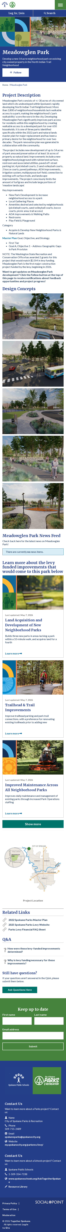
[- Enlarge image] (33, 316)
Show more (33, 824)
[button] (60, 5)
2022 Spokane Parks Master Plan (27, 919)
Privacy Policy (9, 1203)
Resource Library (17, 1186)
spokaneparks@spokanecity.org (22, 1136)
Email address (10, 1029)
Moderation (8, 1215)
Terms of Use (9, 1209)
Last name (40, 1014)
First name (8, 1014)
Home (5, 85)
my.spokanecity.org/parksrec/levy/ (24, 1144)
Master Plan (9, 238)
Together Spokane (20, 1221)
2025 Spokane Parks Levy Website (29, 924)
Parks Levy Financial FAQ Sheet (27, 929)
